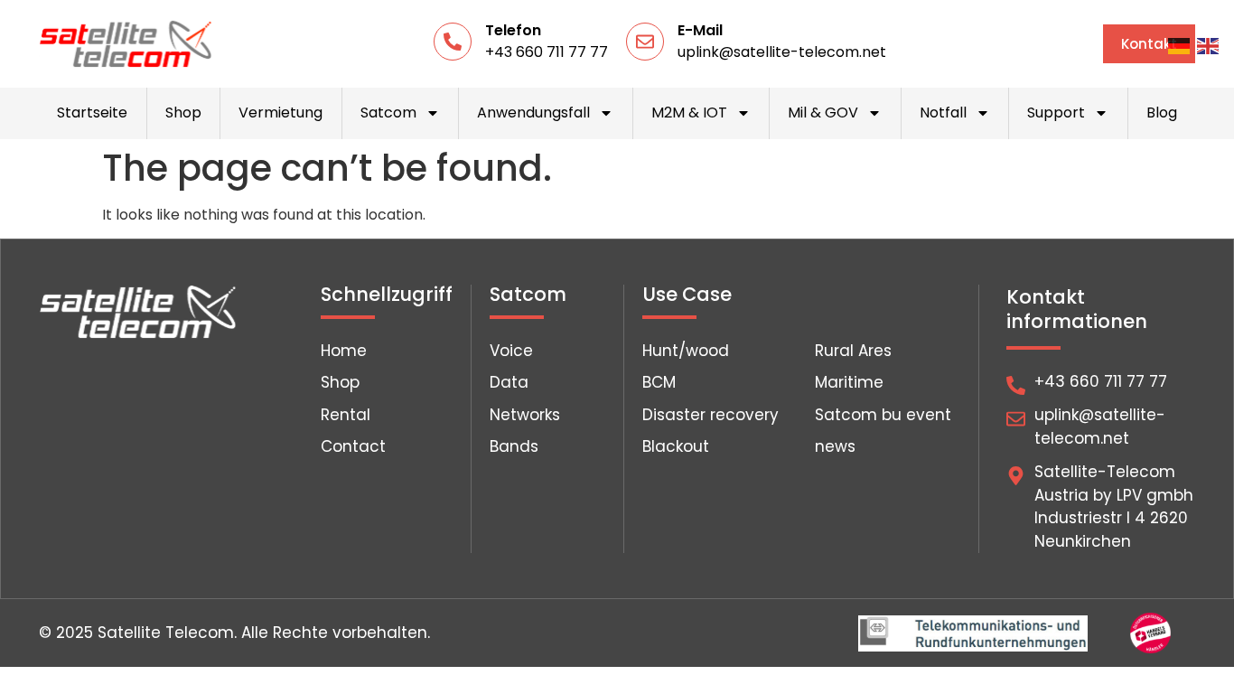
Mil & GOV (823, 112)
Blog (1161, 112)
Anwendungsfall (533, 112)
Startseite (92, 112)
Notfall (943, 112)
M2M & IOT (689, 112)
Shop (183, 112)
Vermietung (280, 112)
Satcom (388, 112)
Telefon (513, 30)
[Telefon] (453, 42)
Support (1056, 112)
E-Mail (700, 30)
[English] (1208, 45)
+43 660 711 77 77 (546, 52)
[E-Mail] (645, 42)
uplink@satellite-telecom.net (782, 52)
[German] (1180, 45)
